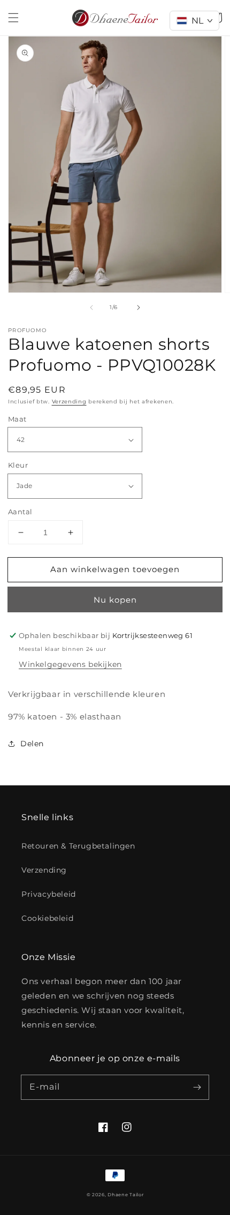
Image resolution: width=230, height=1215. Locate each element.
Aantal (20, 511)
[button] (13, 17)
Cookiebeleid (47, 918)
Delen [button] (32, 743)
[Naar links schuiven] (91, 307)
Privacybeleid (48, 894)
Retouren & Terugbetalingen (78, 846)
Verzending (69, 401)
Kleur (18, 465)
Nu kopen (115, 600)
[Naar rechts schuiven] (138, 307)
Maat (17, 419)
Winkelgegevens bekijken (70, 664)
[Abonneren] (197, 1087)
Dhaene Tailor (125, 1194)
